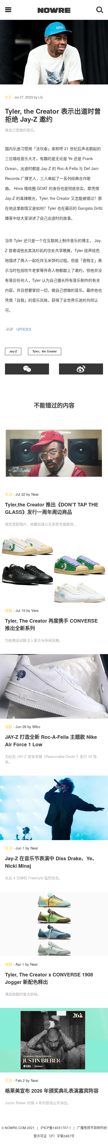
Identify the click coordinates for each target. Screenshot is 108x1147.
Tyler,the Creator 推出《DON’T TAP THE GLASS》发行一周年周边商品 (51, 508)
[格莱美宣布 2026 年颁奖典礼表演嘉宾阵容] (54, 1040)
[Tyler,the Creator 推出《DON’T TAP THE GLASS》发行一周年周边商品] (54, 454)
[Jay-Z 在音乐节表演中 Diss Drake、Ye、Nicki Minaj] (54, 808)
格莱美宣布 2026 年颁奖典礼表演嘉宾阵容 (52, 1090)
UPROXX (23, 329)
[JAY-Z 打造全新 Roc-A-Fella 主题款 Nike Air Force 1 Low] (54, 686)
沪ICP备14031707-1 (56, 1127)
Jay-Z (13, 351)
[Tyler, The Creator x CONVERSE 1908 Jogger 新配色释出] (54, 924)
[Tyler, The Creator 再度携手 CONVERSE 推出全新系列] (54, 570)
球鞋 (8, 610)
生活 (8, 97)
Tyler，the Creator (44, 351)
